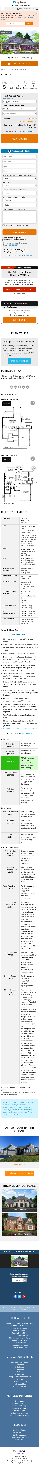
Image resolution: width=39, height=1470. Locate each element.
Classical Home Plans (19, 1328)
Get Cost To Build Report (19, 289)
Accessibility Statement (19, 1463)
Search (5, 1307)
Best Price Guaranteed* (27, 122)
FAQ (34, 1307)
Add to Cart (19, 138)
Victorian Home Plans (20, 1347)
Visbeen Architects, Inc (19, 1413)
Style (8, 70)
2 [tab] (18, 56)
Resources (21, 1307)
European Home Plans (19, 70)
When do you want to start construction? (17, 175)
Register (27, 9)
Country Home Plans (19, 1333)
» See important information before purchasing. (19, 728)
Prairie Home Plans (19, 1340)
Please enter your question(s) (14, 209)
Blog (29, 1307)
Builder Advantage (19, 1432)
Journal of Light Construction (19, 1437)
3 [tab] (21, 56)
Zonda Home (19, 1440)
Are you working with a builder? (14, 190)
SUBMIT (29, 23)
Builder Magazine (19, 1435)
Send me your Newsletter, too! (16, 225)
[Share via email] (12, 387)
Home (3, 70)
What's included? (7, 98)
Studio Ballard (19, 1411)
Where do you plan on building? (15, 197)
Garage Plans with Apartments (19, 1377)
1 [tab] (15, 56)
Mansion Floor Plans (19, 1381)
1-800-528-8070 (24, 5)
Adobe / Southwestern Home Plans (19, 1323)
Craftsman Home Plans (19, 1335)
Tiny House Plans (19, 1386)
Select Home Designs (19, 1406)
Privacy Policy (28, 255)
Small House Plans (19, 1384)
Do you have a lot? (9, 182)
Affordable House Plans (19, 1362)
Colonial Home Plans (19, 1330)
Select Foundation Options (13, 106)
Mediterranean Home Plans (19, 1338)
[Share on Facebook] (20, 387)
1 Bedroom (19, 1364)
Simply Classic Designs (19, 1408)
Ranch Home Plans (19, 1343)
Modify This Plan (19, 361)
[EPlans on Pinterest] (24, 1296)
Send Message (19, 232)
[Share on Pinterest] (28, 387)
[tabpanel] (19, 41)
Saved (21, 9)
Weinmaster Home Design (19, 1415)
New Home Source (19, 1430)
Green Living (19, 1401)
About (15, 1309)
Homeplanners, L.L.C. (19, 1403)
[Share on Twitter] (24, 387)
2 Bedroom (19, 1367)
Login (33, 9)
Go (25, 1280)
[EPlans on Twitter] (19, 1296)
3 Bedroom (19, 1369)
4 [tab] (24, 56)
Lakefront (19, 1379)
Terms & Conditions (19, 17)
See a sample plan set (19, 635)
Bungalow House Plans (19, 1326)
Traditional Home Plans (19, 1345)
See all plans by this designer (19, 1173)
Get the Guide (19, 320)
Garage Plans (19, 1374)
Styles (12, 1307)
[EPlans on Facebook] (15, 1296)
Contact (23, 1309)
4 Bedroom (19, 1372)
